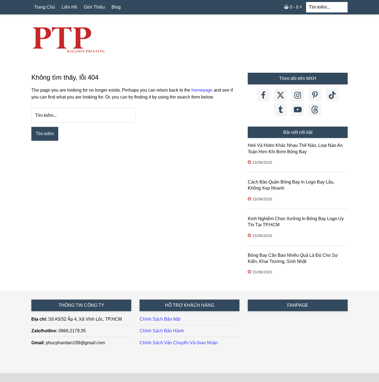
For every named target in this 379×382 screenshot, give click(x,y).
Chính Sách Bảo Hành (162, 330)
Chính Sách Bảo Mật (160, 319)
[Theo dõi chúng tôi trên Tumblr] (280, 109)
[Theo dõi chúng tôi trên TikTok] (332, 95)
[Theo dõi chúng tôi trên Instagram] (297, 95)
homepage (202, 90)
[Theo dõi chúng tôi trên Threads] (315, 109)
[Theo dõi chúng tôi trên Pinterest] (315, 95)
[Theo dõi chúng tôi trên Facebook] (263, 95)
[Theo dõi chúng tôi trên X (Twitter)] (280, 95)
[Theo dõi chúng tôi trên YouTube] (297, 109)
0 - (296, 7)
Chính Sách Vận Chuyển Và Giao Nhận (179, 342)
